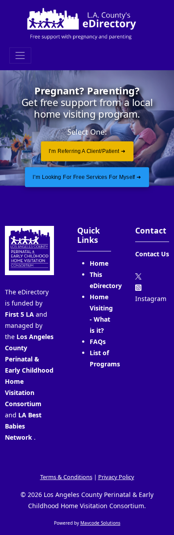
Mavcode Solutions (100, 523)
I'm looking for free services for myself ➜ (87, 177)
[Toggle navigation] (20, 55)
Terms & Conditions (66, 477)
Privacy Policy (116, 477)
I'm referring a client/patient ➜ (87, 151)
